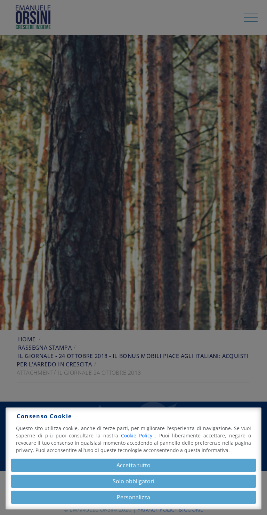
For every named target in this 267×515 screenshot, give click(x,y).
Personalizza (133, 497)
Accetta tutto (133, 465)
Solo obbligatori (133, 481)
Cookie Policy (138, 435)
